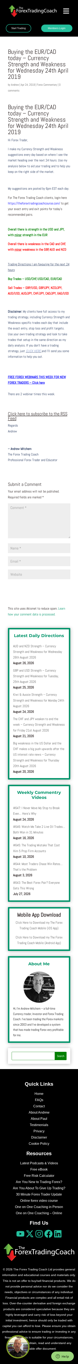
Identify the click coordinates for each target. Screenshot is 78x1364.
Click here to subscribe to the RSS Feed (37, 416)
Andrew (15, 85)
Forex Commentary (47, 85)
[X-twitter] (30, 1234)
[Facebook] (48, 1234)
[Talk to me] (18, 1346)
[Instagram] (39, 1234)
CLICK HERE (34, 351)
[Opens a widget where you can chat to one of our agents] (62, 1357)
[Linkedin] (58, 1234)
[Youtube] (20, 1234)
